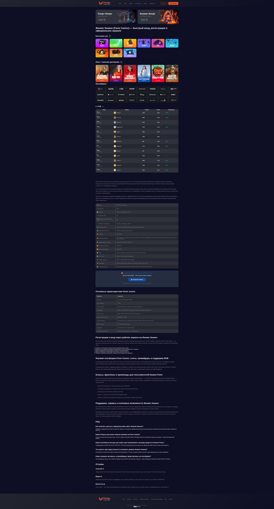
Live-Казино (138, 3)
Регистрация (173, 3)
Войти (163, 3)
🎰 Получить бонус (137, 279)
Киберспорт (152, 3)
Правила (129, 499)
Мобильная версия (144, 499)
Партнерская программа (156, 499)
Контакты (135, 499)
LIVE (125, 3)
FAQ (166, 499)
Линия (120, 3)
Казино (131, 3)
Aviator (145, 3)
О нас (123, 499)
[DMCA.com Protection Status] (137, 507)
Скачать (170, 499)
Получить (101, 19)
